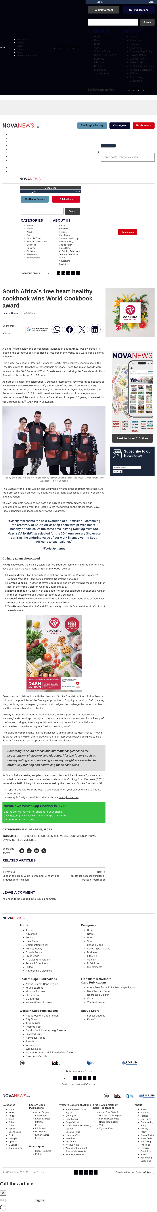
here (13, 815)
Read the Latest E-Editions (132, 438)
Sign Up (117, 471)
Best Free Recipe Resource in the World (41, 835)
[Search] (148, 157)
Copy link (40, 1200)
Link (2, 1200)
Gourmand (76, 835)
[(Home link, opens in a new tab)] (16, 1095)
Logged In (27, 898)
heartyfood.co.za (68, 797)
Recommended (26, 839)
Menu (3, 47)
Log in (99, 1)
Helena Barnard (11, 313)
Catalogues (119, 125)
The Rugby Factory (92, 125)
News (38, 829)
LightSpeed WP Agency (85, 1084)
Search (147, 22)
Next (100, 871)
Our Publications (139, 9)
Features (27, 829)
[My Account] (91, 2)
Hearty (57, 362)
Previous (10, 871)
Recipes (49, 829)
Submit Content (103, 9)
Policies (88, 1071)
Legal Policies (38, 1172)
